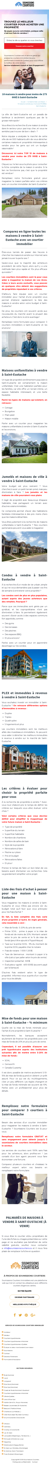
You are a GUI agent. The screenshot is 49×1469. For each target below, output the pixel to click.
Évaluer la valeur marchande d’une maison (18, 1347)
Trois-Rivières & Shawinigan (13, 1454)
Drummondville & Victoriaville (14, 1417)
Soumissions (8, 1350)
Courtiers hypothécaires (12, 1338)
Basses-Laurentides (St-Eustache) (15, 1405)
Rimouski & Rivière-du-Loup (13, 1439)
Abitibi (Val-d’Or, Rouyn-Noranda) (16, 1402)
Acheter (29, 102)
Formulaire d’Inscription (12, 1359)
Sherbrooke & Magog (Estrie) (14, 1445)
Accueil (23, 102)
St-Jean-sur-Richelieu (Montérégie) (16, 1448)
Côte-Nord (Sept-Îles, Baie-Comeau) (16, 1415)
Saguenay (7, 1442)
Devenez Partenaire (11, 1356)
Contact (7, 1353)
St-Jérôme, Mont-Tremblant (14, 1451)
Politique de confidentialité (22, 1462)
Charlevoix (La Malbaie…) (12, 1411)
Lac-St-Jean (8, 1433)
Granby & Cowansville (11, 1430)
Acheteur (7, 1332)
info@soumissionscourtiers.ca (18, 1248)
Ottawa (7, 1424)
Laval (6, 1378)
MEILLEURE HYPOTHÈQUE (24, 1304)
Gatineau (7, 1427)
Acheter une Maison (38, 102)
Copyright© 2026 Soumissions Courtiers (25, 1459)
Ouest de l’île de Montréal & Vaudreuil (16, 1390)
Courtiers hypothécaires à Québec (15, 1344)
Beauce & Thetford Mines (12, 1408)
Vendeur (7, 1335)
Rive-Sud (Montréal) (11, 1387)
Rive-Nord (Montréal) (11, 1384)
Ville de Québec (9, 1396)
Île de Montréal (9, 1375)
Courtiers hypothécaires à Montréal (16, 1341)
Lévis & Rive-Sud (9, 1399)
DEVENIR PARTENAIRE (24, 1297)
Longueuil (7, 1381)
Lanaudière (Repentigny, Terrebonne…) (17, 1436)
